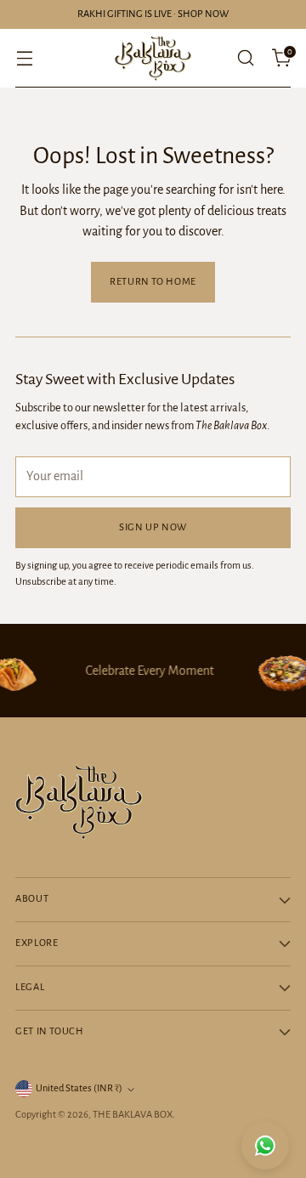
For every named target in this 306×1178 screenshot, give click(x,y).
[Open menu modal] (24, 58)
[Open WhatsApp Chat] (265, 1146)
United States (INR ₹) (79, 1088)
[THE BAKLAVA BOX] (153, 58)
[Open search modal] (245, 58)
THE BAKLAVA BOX (133, 1114)
